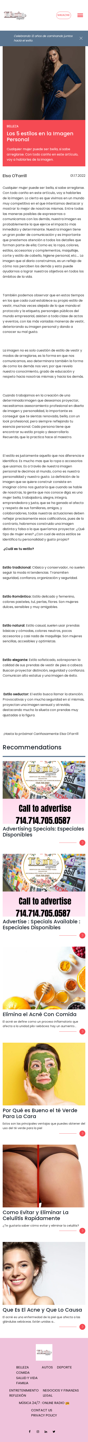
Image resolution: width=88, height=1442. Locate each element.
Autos (47, 1367)
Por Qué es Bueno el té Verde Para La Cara (40, 1113)
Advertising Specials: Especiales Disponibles (43, 831)
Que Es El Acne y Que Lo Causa (42, 1309)
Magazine (64, 15)
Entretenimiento (24, 1390)
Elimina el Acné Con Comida (40, 1014)
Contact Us (41, 1410)
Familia (22, 1383)
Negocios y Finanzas (61, 1390)
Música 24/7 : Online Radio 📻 (44, 1403)
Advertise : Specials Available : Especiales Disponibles (41, 924)
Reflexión (17, 1395)
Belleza (22, 1367)
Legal (47, 1395)
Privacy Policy (44, 1415)
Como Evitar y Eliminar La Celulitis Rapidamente (36, 1215)
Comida (23, 1372)
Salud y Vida (27, 1378)
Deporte (64, 1367)
